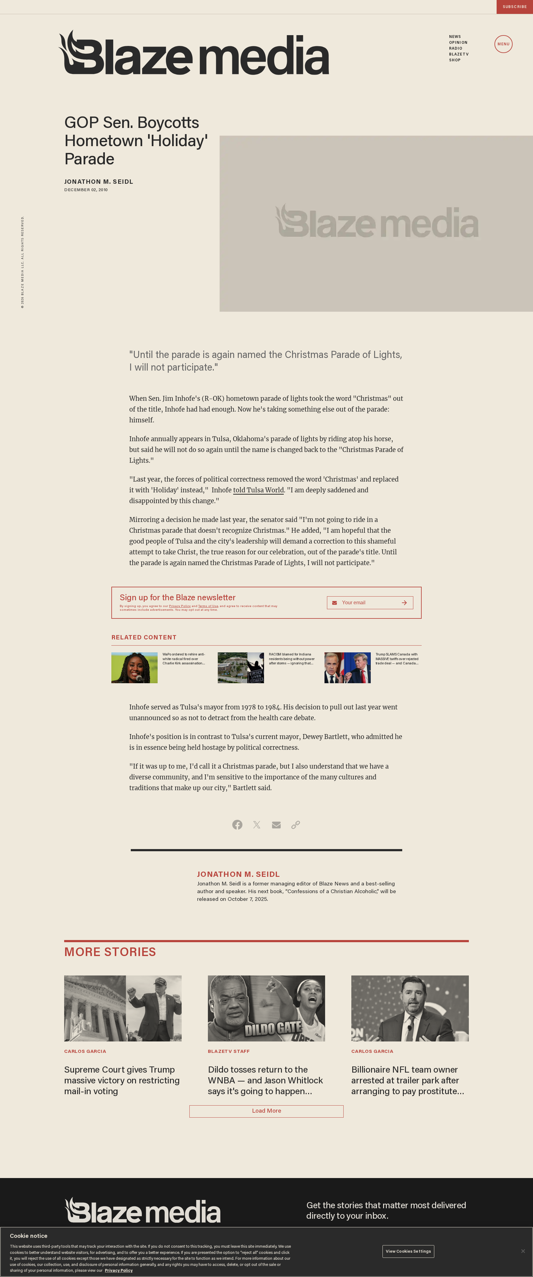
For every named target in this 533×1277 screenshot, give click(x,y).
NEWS (455, 37)
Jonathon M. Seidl (98, 182)
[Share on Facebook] (237, 825)
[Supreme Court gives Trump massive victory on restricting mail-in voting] (122, 1007)
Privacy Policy (180, 606)
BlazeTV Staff (229, 1051)
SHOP (455, 60)
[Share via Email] (276, 825)
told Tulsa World (258, 490)
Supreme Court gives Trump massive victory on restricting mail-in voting (122, 1081)
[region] (266, 1252)
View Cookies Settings (408, 1251)
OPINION (458, 43)
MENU (504, 44)
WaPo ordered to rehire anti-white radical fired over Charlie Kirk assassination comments (184, 659)
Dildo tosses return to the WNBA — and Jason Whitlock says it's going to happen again (265, 1082)
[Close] (523, 1251)
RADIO (456, 49)
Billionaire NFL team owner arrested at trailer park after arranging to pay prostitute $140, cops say (405, 1082)
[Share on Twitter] (257, 825)
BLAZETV (459, 54)
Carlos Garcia (85, 1051)
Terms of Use (208, 606)
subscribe (515, 7)
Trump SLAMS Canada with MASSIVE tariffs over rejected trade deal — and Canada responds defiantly (397, 659)
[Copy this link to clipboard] (296, 825)
